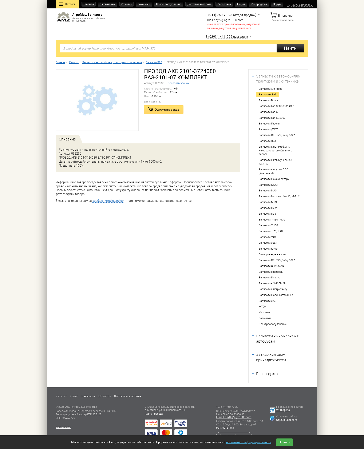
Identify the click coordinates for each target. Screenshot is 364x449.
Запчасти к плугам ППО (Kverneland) (273, 171)
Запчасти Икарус (269, 277)
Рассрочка (224, 4)
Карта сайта (63, 427)
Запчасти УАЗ (267, 237)
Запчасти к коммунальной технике (275, 161)
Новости (104, 396)
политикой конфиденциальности (248, 442)
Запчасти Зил (267, 141)
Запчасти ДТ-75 (268, 129)
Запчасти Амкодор (270, 88)
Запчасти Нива (268, 208)
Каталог (70, 4)
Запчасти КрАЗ (268, 184)
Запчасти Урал (268, 242)
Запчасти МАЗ (268, 190)
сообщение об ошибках (108, 200)
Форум (277, 4)
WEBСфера (283, 410)
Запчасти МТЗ (268, 202)
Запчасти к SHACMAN (272, 283)
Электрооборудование (273, 324)
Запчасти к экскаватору (274, 178)
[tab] (67, 139)
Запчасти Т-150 (268, 225)
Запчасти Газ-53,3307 (272, 117)
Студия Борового (286, 419)
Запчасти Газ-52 (269, 112)
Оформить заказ (167, 109)
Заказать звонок (178, 83)
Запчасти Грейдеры (271, 271)
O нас (74, 396)
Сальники (265, 318)
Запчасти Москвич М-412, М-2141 (280, 196)
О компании (107, 4)
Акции (241, 4)
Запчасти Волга (268, 100)
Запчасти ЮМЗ (268, 248)
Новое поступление (168, 4)
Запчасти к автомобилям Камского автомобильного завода (275, 150)
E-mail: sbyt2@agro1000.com (233, 417)
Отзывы (126, 4)
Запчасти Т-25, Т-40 (271, 231)
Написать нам (225, 427)
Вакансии (144, 4)
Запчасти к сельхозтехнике (276, 295)
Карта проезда (154, 413)
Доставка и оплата (199, 4)
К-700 (262, 306)
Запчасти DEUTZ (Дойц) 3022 (277, 135)
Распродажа (259, 4)
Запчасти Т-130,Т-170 (272, 219)
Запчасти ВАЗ (268, 94)
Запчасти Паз (267, 213)
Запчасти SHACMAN (271, 265)
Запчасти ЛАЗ (267, 300)
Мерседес (265, 312)
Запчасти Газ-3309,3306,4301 (277, 106)
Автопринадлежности (272, 254)
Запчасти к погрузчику (273, 289)
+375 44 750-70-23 (227, 406)
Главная (88, 4)
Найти (290, 48)
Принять (284, 442)
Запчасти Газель (269, 123)
